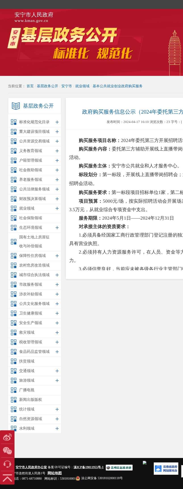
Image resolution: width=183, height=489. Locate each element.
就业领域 (82, 86)
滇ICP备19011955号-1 (89, 467)
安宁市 (66, 86)
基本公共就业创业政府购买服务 (118, 86)
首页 (30, 86)
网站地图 (55, 473)
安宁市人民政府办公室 (31, 467)
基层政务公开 (47, 86)
